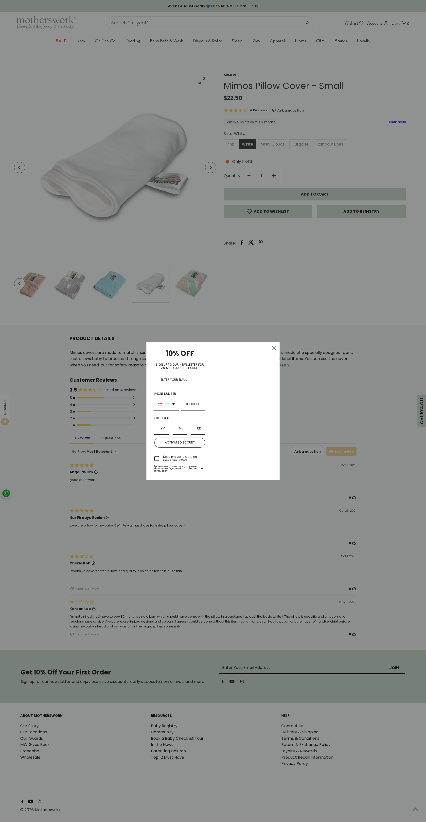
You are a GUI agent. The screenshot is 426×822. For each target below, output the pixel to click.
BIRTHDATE (162, 418)
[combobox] (166, 404)
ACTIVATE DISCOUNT (180, 442)
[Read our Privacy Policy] (202, 467)
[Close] (274, 348)
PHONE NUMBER (165, 394)
